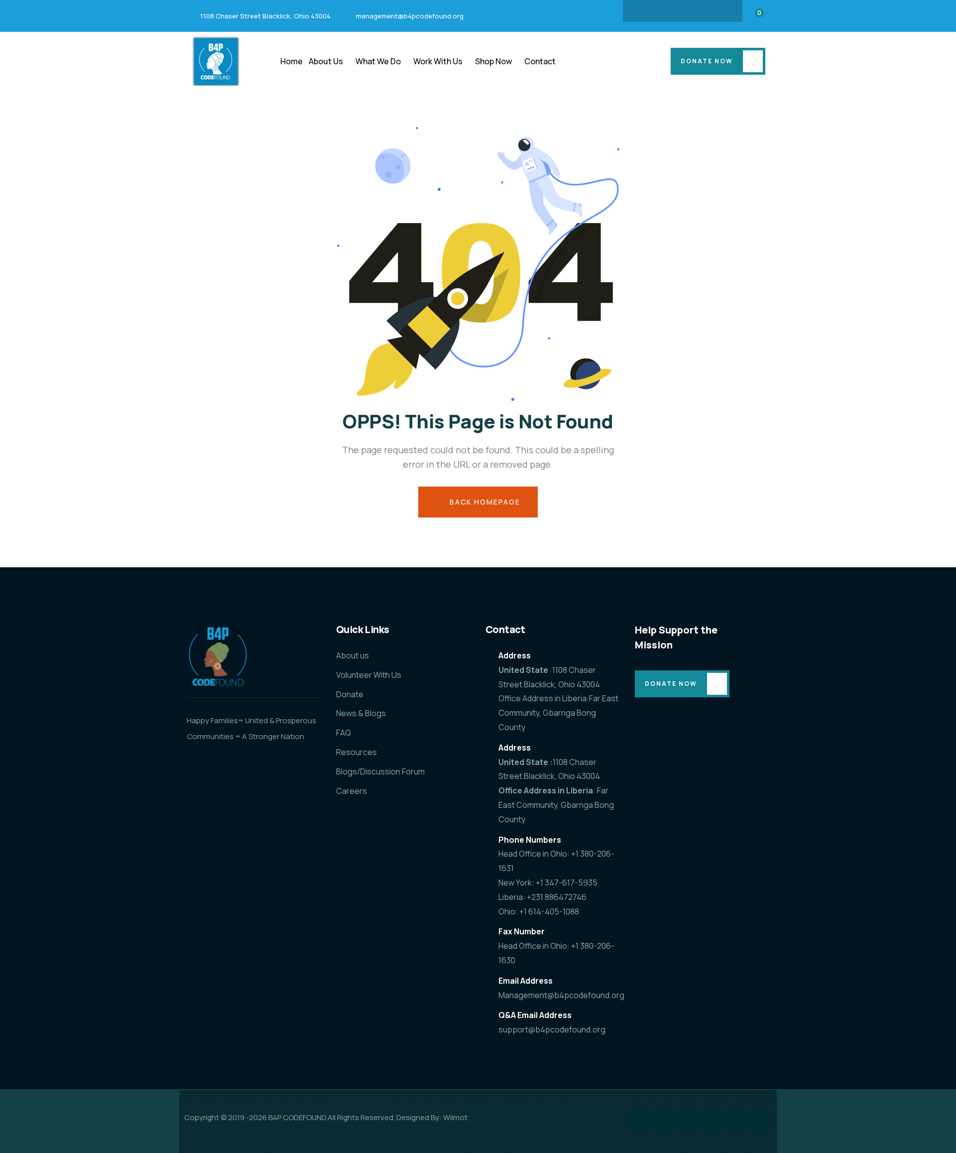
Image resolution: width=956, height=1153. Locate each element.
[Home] (216, 61)
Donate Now (707, 61)
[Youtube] (721, 10)
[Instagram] (663, 10)
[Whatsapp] (760, 1122)
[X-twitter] (702, 10)
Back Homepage (483, 502)
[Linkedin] (682, 10)
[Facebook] (643, 10)
